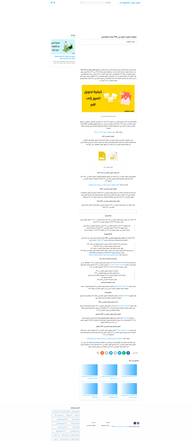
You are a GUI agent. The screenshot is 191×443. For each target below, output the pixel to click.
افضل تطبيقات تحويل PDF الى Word (104, 132)
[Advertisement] (95, 20)
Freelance (55, 435)
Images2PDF (100, 240)
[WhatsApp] (124, 353)
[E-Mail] (115, 353)
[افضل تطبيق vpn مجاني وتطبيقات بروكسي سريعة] (128, 388)
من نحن (94, 422)
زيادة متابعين (76, 427)
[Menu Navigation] (52, 2)
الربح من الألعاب (64, 435)
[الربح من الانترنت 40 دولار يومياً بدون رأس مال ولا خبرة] (63, 46)
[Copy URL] (98, 353)
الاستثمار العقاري (75, 435)
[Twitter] (120, 353)
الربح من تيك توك (64, 439)
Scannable (126, 295)
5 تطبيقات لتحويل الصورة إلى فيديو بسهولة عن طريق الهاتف (105, 338)
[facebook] (138, 423)
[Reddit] (102, 353)
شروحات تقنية (75, 419)
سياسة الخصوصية (105, 425)
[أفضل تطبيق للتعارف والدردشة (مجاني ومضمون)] (108, 388)
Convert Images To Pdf (123, 330)
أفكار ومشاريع (65, 411)
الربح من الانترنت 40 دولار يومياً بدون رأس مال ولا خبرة (65, 57)
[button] (54, 3)
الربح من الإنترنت (75, 411)
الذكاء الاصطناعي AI (74, 431)
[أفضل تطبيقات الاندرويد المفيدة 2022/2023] (89, 388)
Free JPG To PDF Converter (116, 265)
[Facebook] (128, 353)
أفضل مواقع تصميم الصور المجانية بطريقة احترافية (104, 255)
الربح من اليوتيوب (62, 427)
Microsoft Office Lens (122, 286)
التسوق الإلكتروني (60, 423)
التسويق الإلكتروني (61, 419)
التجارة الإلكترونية (60, 431)
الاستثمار (77, 415)
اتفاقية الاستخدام (91, 425)
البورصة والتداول (75, 423)
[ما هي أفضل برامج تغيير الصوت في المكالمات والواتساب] (89, 369)
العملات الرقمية (75, 439)
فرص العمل (56, 411)
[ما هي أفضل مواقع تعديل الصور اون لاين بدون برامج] (108, 369)
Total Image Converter (123, 306)
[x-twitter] (135, 423)
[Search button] (82, 2)
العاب (55, 439)
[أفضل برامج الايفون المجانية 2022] (128, 369)
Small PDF (94, 219)
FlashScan (126, 318)
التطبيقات (68, 415)
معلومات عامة (58, 415)
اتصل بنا (108, 422)
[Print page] (107, 353)
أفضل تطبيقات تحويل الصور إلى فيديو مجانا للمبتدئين (104, 185)
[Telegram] (111, 353)
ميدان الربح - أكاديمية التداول (129, 3)
